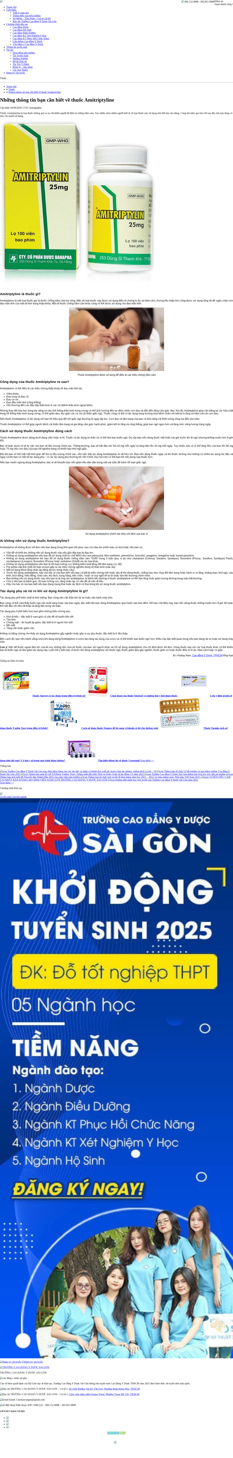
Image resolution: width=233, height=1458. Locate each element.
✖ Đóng (140, 721)
